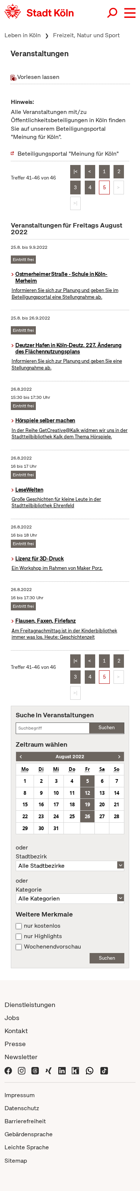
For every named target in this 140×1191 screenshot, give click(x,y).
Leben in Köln (22, 35)
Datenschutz (21, 1108)
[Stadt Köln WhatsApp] (89, 1069)
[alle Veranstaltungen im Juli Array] (20, 756)
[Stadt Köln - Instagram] (21, 1069)
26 (87, 816)
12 (87, 793)
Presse (15, 1043)
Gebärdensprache (28, 1134)
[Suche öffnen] (112, 13)
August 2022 (70, 756)
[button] (130, 13)
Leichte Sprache (26, 1147)
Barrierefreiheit (25, 1121)
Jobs (11, 1017)
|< (76, 171)
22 (25, 816)
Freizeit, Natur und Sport (86, 35)
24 (56, 816)
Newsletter (21, 1056)
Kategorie (29, 885)
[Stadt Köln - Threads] (35, 1069)
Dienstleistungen (29, 1004)
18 (72, 804)
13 (102, 793)
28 (116, 816)
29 (25, 828)
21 (116, 804)
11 (72, 793)
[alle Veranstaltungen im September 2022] (119, 756)
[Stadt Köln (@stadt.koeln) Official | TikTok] (104, 1069)
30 (41, 828)
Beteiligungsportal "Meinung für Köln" (68, 154)
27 (102, 816)
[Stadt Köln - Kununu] (75, 1069)
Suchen (107, 727)
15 (25, 804)
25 (72, 816)
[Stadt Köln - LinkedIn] (62, 1069)
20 (102, 804)
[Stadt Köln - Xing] (48, 1069)
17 (56, 804)
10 (56, 793)
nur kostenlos (42, 926)
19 (87, 804)
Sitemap (15, 1161)
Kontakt (16, 1030)
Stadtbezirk (31, 852)
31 (56, 828)
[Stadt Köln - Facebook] (8, 1069)
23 (41, 816)
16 (41, 804)
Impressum (19, 1095)
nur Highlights (43, 936)
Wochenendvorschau (52, 947)
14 (116, 793)
